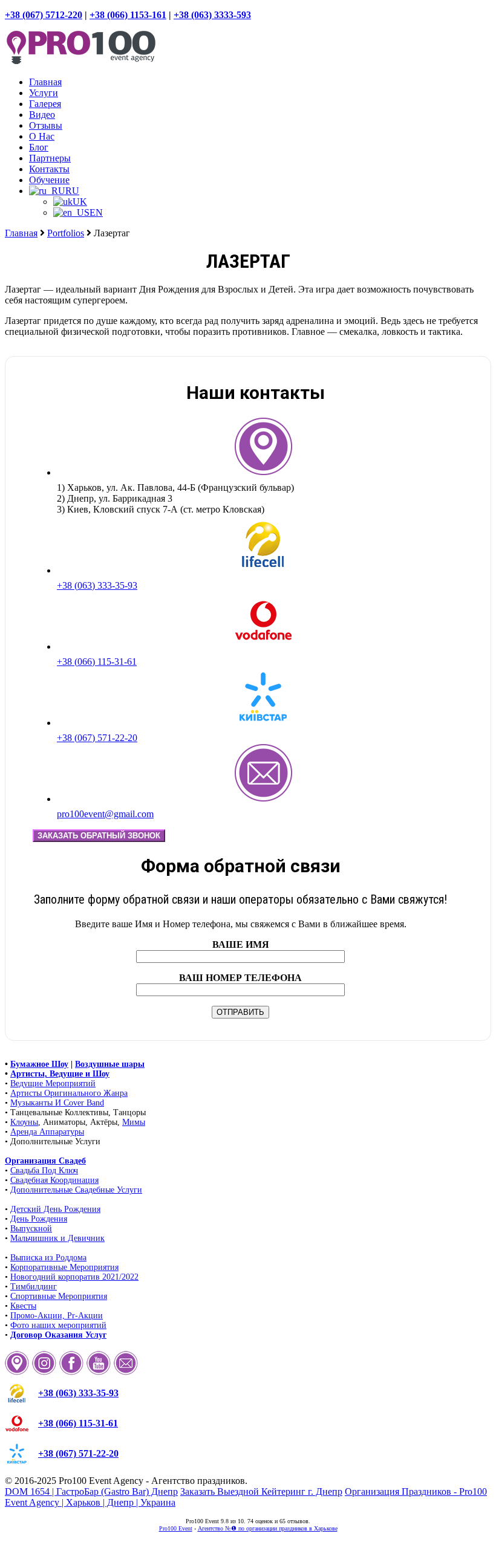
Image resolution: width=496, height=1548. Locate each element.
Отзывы (45, 125)
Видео (42, 114)
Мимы (133, 1122)
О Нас (41, 136)
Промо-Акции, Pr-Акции (56, 1315)
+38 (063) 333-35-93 (97, 585)
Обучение (49, 180)
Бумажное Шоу (39, 1064)
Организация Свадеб (45, 1160)
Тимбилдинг (33, 1286)
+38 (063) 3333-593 (212, 15)
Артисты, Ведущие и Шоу (59, 1073)
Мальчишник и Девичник (57, 1238)
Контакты (49, 169)
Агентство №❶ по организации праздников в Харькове (268, 1528)
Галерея (45, 104)
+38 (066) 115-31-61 (97, 661)
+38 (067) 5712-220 (43, 15)
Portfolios (65, 233)
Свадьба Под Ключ (44, 1170)
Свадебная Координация (54, 1180)
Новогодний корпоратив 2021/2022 (74, 1276)
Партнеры (50, 158)
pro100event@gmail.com (105, 814)
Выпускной (31, 1228)
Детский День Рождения (55, 1209)
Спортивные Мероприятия (58, 1296)
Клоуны (24, 1122)
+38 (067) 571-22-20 (97, 738)
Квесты (23, 1305)
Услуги (43, 93)
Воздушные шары (110, 1064)
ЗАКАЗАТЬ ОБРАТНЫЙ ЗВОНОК (99, 835)
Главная (45, 82)
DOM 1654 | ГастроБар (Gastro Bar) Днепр (91, 1491)
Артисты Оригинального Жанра (69, 1093)
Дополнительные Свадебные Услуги (76, 1189)
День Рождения (38, 1218)
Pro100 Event (175, 1528)
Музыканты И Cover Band (57, 1102)
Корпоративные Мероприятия (64, 1267)
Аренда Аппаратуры (47, 1131)
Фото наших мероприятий (58, 1325)
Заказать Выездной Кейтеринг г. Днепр (261, 1491)
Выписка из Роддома (48, 1257)
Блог (38, 147)
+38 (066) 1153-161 (128, 15)
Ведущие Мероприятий (53, 1083)
